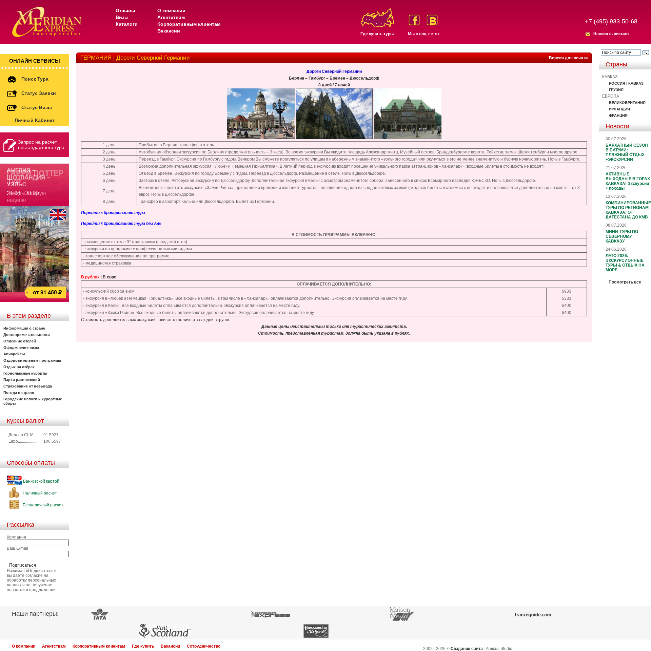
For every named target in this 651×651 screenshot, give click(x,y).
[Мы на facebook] (414, 20)
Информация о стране (24, 328)
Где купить (143, 646)
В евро (109, 277)
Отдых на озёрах (19, 367)
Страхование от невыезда (27, 386)
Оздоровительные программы (32, 360)
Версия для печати (568, 58)
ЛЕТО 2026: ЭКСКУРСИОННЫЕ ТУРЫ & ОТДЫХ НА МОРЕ (625, 262)
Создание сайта (467, 648)
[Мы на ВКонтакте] (432, 20)
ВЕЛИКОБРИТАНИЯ (627, 103)
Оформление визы (21, 347)
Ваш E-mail (17, 548)
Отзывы (125, 10)
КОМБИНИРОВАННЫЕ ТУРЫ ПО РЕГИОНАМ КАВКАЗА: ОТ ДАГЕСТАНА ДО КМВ (628, 210)
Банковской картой (40, 481)
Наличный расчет (39, 493)
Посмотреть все (625, 282)
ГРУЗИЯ (616, 90)
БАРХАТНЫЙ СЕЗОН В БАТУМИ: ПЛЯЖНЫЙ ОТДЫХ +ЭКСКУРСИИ (627, 152)
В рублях (90, 277)
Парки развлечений (21, 380)
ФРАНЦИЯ (618, 115)
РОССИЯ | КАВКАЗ (626, 83)
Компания (16, 537)
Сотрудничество (203, 646)
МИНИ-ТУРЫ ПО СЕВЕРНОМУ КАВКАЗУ (622, 236)
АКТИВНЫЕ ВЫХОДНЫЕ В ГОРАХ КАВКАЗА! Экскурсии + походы (628, 181)
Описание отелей (19, 341)
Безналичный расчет (42, 505)
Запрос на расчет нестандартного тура (41, 144)
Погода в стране (18, 393)
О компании (171, 10)
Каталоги (127, 24)
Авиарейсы (14, 354)
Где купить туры (377, 33)
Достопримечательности (26, 335)
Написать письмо (611, 33)
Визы (122, 17)
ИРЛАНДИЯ (619, 109)
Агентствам (171, 17)
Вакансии (168, 31)
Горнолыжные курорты (25, 373)
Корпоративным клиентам (188, 24)
